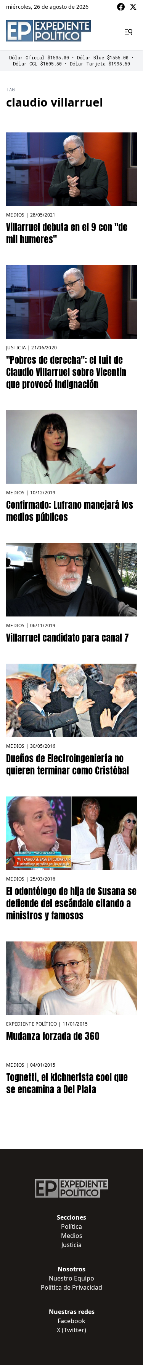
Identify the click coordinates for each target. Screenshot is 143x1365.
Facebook (71, 1321)
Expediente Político (31, 1024)
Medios (15, 215)
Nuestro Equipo (71, 1278)
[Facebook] (121, 7)
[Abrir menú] (128, 32)
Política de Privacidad (71, 1287)
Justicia (16, 347)
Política (71, 1226)
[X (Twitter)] (133, 7)
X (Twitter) (71, 1330)
